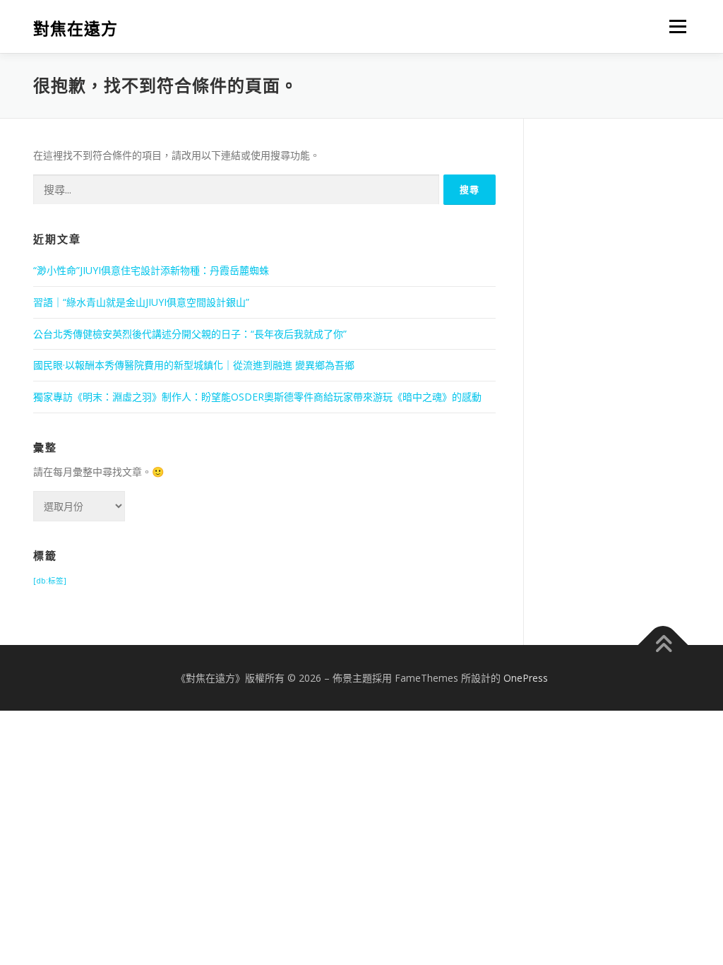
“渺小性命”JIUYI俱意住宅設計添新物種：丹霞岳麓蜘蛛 (151, 270)
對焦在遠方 (75, 28)
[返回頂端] (663, 645)
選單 (675, 26)
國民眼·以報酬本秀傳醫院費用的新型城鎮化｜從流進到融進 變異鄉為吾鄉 (193, 365)
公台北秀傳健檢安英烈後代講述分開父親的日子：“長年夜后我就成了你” (190, 334)
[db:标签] (49, 581)
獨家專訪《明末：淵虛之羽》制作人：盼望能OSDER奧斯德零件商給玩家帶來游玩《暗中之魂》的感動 (257, 396)
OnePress (525, 678)
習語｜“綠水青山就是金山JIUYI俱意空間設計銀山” (141, 302)
